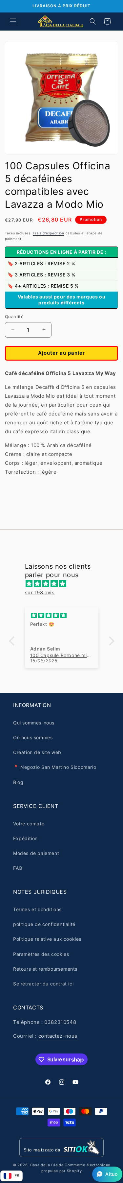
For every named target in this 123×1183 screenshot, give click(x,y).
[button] (13, 21)
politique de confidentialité (44, 924)
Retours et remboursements (45, 969)
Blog (18, 782)
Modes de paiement (36, 853)
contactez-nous (57, 1036)
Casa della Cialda (47, 1165)
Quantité (14, 316)
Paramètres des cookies (41, 954)
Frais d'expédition (48, 233)
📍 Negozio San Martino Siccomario (54, 767)
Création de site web (37, 752)
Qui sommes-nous (33, 722)
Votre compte (28, 823)
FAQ (18, 868)
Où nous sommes (32, 737)
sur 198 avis (40, 592)
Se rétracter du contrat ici (43, 983)
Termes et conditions (37, 909)
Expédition (25, 838)
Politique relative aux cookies (47, 939)
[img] (65, 583)
